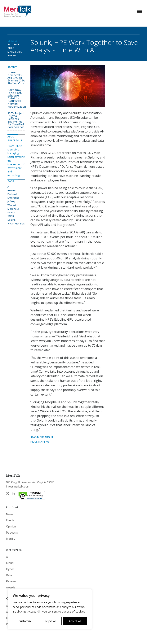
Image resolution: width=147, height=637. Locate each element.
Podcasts (12, 532)
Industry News (39, 441)
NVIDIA (11, 212)
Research (12, 581)
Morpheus (13, 208)
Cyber (10, 569)
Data (9, 575)
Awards (10, 587)
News (9, 514)
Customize (25, 621)
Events (10, 520)
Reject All (50, 621)
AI (8, 186)
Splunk (11, 219)
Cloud (10, 563)
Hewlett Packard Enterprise (13, 194)
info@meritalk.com (17, 486)
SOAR (10, 216)
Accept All (75, 621)
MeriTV (11, 538)
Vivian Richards (16, 223)
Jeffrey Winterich (12, 203)
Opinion (11, 526)
